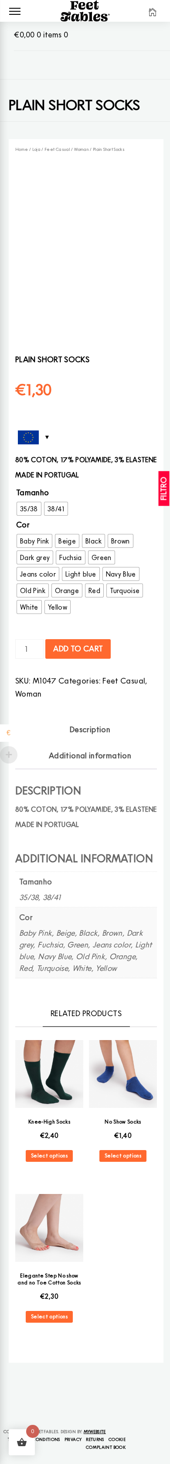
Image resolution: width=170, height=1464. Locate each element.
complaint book (106, 1447)
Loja (36, 149)
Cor (23, 524)
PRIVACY (73, 1439)
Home (21, 149)
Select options (49, 1155)
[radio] (29, 508)
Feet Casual (57, 149)
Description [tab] (90, 729)
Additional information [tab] (90, 755)
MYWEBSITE (95, 1431)
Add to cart (78, 648)
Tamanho (32, 492)
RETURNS (95, 1439)
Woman (81, 149)
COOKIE (117, 1439)
